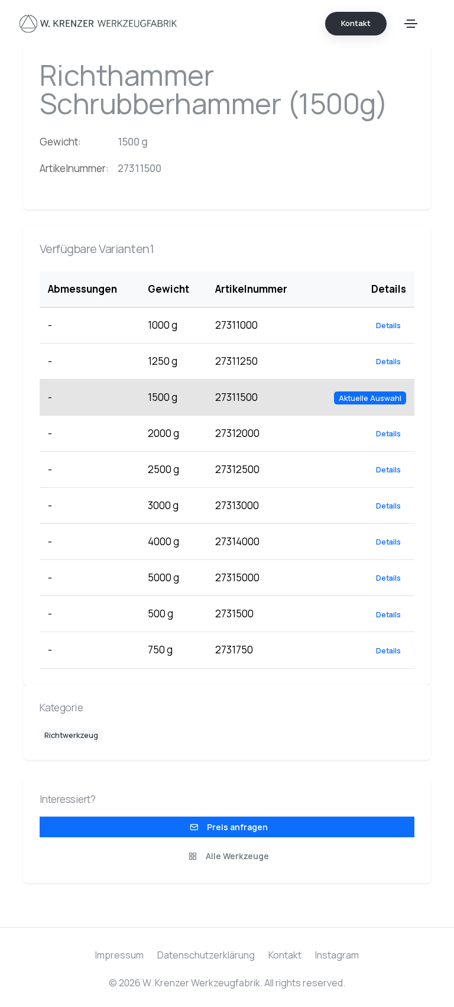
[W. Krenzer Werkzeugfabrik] (98, 23)
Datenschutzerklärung (206, 954)
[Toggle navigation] (410, 24)
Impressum (119, 954)
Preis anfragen (236, 827)
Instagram (337, 954)
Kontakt (284, 954)
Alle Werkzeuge (236, 856)
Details (388, 325)
